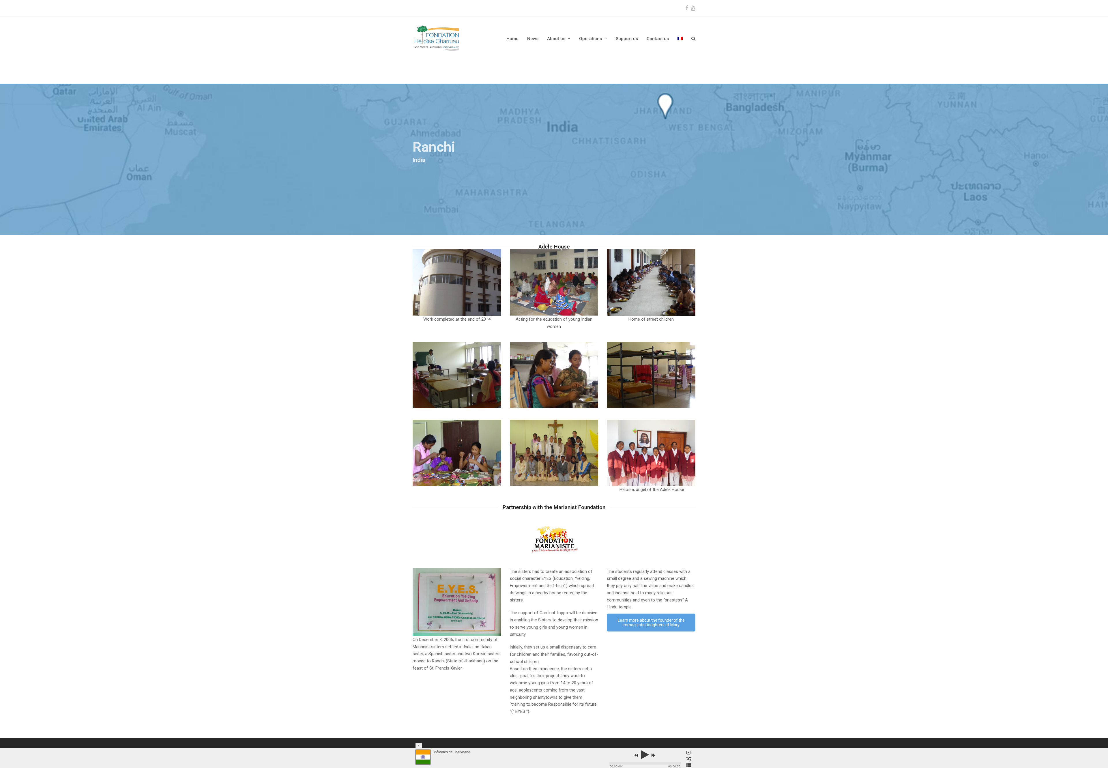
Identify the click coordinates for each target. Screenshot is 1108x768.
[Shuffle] (688, 759)
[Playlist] (688, 765)
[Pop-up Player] (688, 752)
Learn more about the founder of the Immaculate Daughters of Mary (651, 622)
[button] (693, 38)
